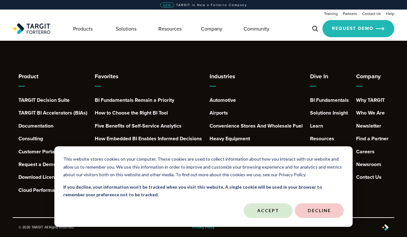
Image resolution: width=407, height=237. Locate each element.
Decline (319, 210)
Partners (350, 13)
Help (390, 13)
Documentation (35, 125)
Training (331, 13)
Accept (268, 210)
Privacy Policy (203, 227)
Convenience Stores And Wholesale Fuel (256, 125)
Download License (39, 177)
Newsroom (368, 164)
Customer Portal (37, 151)
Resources (322, 138)
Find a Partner (372, 138)
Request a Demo (37, 164)
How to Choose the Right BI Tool (131, 112)
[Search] (315, 28)
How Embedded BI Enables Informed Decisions (148, 138)
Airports (219, 112)
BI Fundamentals (329, 100)
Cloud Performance (40, 190)
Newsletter (368, 125)
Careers (365, 151)
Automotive (223, 100)
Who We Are (370, 112)
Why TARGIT (370, 100)
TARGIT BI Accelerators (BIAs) (52, 112)
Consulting (30, 138)
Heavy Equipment (230, 138)
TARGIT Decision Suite (44, 100)
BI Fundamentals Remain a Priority (134, 100)
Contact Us (371, 13)
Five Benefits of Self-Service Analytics (138, 125)
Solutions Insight (329, 112)
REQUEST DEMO (353, 28)
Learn (316, 125)
